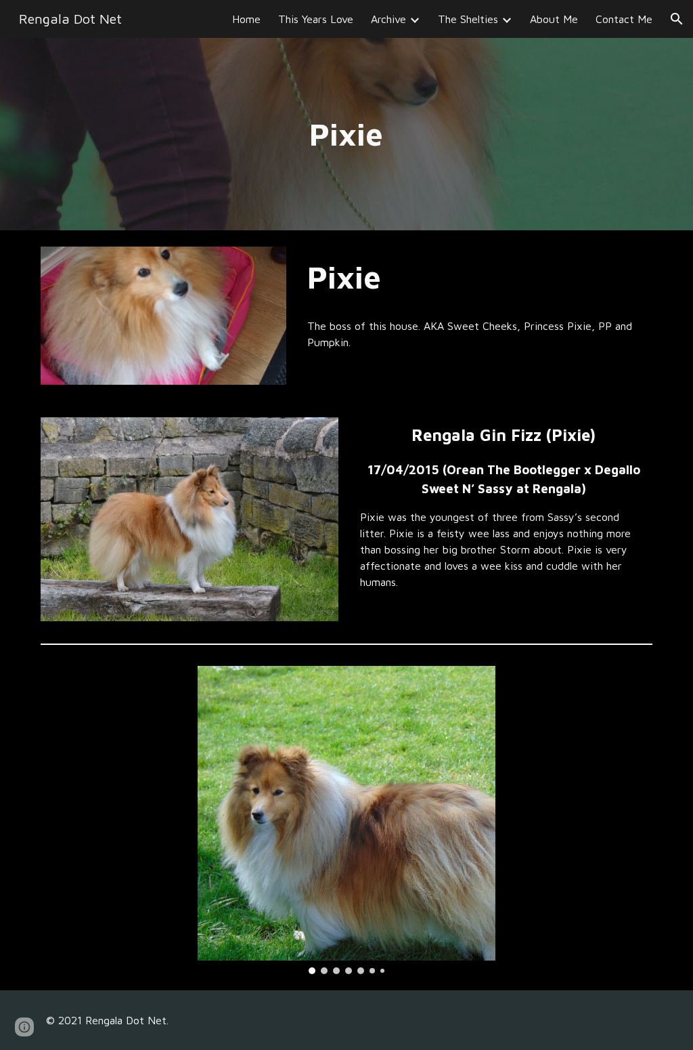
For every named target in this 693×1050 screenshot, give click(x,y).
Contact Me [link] (624, 19)
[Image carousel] (347, 820)
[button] (677, 19)
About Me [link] (554, 19)
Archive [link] (388, 19)
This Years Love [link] (315, 19)
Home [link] (246, 19)
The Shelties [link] (468, 19)
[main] (346, 134)
